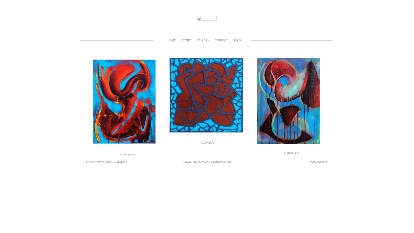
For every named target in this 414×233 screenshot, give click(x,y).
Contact (221, 40)
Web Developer (318, 161)
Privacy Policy (94, 161)
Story (186, 40)
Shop (237, 40)
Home (172, 40)
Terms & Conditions (116, 161)
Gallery (202, 40)
